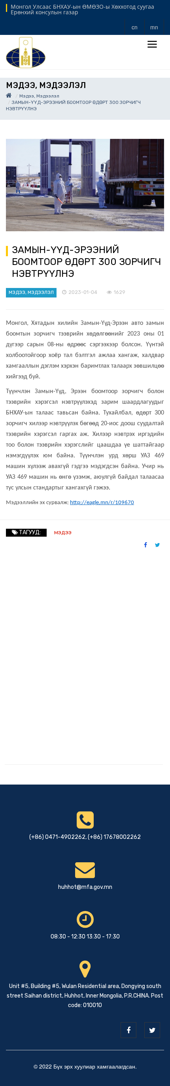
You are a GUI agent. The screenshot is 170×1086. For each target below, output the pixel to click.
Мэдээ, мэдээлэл (39, 96)
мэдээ (63, 532)
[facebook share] (145, 545)
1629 (119, 292)
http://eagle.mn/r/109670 (102, 503)
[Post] (85, 185)
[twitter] (152, 1030)
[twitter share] (157, 545)
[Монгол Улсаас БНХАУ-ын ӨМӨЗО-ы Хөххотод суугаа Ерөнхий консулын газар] (25, 52)
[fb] (128, 1030)
